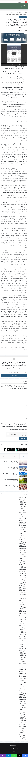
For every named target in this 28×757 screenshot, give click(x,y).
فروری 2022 (22, 611)
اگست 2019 (22, 674)
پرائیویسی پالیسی (14, 748)
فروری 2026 (22, 510)
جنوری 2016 (22, 737)
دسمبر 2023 (22, 565)
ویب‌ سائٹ (24, 418)
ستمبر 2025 (22, 521)
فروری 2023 (22, 586)
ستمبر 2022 (22, 596)
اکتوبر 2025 (22, 519)
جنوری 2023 (22, 588)
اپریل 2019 (23, 682)
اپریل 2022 (23, 607)
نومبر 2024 (23, 542)
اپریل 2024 (23, 556)
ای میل (25, 412)
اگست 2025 (22, 523)
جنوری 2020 (22, 663)
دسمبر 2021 (22, 615)
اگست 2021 (22, 624)
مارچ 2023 (23, 584)
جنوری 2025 (22, 538)
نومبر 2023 (23, 567)
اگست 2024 (22, 548)
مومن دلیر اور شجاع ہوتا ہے (13, 467)
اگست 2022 (22, 598)
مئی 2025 (23, 529)
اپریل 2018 (23, 707)
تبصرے (4, 457)
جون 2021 (23, 628)
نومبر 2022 (23, 592)
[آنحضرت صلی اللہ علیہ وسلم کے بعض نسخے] (23, 487)
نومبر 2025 (23, 517)
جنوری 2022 (22, 613)
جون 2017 (23, 716)
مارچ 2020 (23, 659)
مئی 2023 (23, 580)
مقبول (24, 457)
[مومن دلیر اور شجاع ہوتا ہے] (23, 468)
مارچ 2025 (23, 533)
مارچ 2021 (23, 634)
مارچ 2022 (23, 609)
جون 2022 (23, 603)
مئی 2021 (23, 630)
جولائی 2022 (22, 600)
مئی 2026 (23, 504)
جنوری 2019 (22, 689)
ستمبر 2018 (22, 697)
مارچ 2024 (23, 559)
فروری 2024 (22, 561)
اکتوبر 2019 (22, 670)
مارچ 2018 (23, 710)
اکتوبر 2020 (22, 645)
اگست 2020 (22, 649)
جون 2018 (23, 703)
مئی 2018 (23, 705)
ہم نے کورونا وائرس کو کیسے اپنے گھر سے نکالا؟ (10, 479)
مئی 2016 (23, 728)
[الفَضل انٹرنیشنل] (23, 6)
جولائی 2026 (22, 500)
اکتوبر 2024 (22, 544)
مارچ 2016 (23, 733)
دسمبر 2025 (22, 514)
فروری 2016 (22, 735)
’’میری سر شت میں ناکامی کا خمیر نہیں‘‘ (11, 461)
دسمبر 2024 (22, 540)
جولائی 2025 (22, 525)
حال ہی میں (14, 457)
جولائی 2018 (22, 701)
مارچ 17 (24, 739)
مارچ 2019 (23, 684)
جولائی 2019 (22, 676)
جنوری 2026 (22, 512)
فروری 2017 (22, 724)
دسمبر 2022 (22, 590)
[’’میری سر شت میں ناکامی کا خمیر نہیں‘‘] (23, 462)
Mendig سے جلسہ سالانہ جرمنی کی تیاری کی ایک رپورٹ (10, 473)
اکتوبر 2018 (22, 695)
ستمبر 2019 (22, 672)
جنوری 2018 (22, 714)
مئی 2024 (23, 554)
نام (26, 406)
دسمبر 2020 (22, 640)
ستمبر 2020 (22, 647)
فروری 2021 (22, 636)
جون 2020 (23, 653)
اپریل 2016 (23, 730)
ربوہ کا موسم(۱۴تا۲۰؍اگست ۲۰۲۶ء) (16, 2)
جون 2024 (23, 552)
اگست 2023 (22, 573)
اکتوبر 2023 (22, 569)
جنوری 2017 (22, 726)
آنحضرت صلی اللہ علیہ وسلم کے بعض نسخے (10, 485)
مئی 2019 (23, 680)
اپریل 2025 (23, 531)
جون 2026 (23, 502)
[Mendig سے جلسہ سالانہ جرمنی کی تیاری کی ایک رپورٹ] (23, 474)
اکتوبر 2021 (22, 619)
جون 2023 (23, 577)
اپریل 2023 (23, 582)
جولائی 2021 (22, 626)
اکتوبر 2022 (22, 594)
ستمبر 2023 (22, 571)
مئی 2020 (23, 655)
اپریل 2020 (23, 657)
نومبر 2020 (23, 642)
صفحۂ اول (22, 13)
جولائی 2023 (22, 575)
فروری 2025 (22, 535)
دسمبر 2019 (22, 665)
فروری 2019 (22, 686)
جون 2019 (23, 678)
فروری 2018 (22, 712)
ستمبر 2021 (22, 621)
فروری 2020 (22, 661)
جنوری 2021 (22, 638)
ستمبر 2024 (22, 546)
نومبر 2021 (23, 617)
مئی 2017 (23, 718)
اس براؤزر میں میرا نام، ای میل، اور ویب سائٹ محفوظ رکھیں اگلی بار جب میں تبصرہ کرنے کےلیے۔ (14, 425)
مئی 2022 (23, 605)
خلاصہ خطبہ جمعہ (10, 14)
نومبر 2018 (23, 693)
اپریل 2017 (23, 720)
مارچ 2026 (23, 508)
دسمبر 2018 (22, 691)
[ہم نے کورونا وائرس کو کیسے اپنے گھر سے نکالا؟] (23, 480)
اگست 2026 (22, 498)
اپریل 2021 (23, 632)
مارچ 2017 (23, 722)
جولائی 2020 (22, 651)
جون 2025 (23, 527)
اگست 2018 (22, 699)
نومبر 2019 (23, 668)
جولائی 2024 (22, 550)
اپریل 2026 (23, 506)
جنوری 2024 (22, 563)
